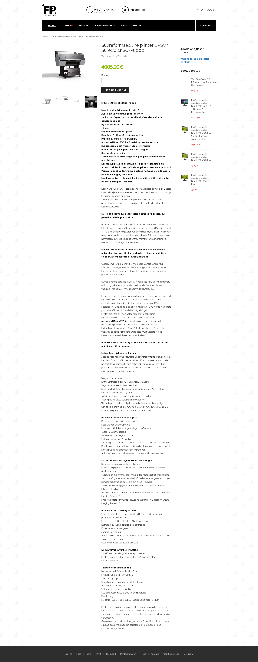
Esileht (52, 25)
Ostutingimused (171, 654)
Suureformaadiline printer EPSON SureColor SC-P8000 (78, 37)
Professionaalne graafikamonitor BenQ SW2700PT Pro (200, 179)
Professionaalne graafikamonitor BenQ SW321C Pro (201, 157)
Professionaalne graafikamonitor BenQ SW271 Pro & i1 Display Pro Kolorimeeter (201, 106)
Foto (78, 654)
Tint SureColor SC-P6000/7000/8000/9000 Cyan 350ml (204, 82)
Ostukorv (188, 654)
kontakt (138, 25)
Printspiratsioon (105, 25)
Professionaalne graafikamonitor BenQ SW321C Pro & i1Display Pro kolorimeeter (201, 133)
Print (98, 654)
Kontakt (155, 654)
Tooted (66, 25)
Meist (124, 25)
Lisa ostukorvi (115, 90)
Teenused (84, 25)
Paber (89, 654)
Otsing (207, 25)
